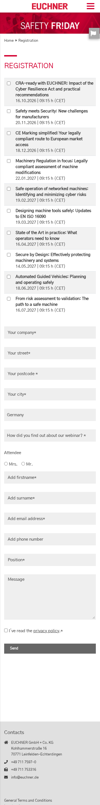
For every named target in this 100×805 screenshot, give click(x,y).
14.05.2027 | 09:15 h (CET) (53, 261)
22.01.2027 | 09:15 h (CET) (52, 170)
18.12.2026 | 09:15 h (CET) (49, 142)
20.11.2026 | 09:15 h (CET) (52, 117)
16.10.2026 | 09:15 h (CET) (54, 92)
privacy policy (46, 631)
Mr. (29, 464)
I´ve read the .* (36, 631)
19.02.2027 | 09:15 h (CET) (52, 195)
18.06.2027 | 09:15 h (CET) (51, 283)
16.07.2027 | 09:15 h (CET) (52, 304)
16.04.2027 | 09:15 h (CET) (46, 239)
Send (14, 648)
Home (9, 41)
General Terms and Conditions (28, 800)
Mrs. (13, 464)
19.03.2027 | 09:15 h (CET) (53, 217)
